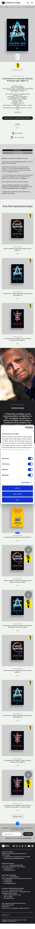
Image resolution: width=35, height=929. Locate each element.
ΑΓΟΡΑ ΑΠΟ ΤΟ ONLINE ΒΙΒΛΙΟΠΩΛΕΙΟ (17, 118)
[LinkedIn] (32, 846)
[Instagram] (17, 846)
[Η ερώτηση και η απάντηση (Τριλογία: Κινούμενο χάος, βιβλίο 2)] (17, 278)
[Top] (17, 823)
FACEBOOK (17, 125)
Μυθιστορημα (17, 70)
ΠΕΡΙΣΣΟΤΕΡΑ (17, 816)
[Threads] (25, 846)
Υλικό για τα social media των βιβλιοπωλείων (15, 908)
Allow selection (17, 494)
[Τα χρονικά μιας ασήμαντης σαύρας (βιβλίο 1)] (17, 521)
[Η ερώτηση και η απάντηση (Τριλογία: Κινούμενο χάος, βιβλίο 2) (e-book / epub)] (17, 610)
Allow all (17, 488)
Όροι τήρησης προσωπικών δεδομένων (13, 903)
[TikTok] (19, 846)
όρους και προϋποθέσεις (24, 838)
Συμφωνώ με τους (18, 838)
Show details (25, 482)
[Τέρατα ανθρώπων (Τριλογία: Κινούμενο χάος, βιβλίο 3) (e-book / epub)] (17, 565)
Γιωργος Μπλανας (22, 96)
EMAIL (17, 127)
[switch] (30, 464)
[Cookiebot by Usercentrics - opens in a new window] (25, 427)
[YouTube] (29, 846)
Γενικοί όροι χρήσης (8, 905)
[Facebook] (14, 846)
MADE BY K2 (5, 915)
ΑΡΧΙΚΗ (4, 6)
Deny (17, 500)
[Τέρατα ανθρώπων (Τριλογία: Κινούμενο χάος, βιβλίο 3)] (17, 233)
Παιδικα (15, 6)
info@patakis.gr (8, 858)
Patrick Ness (17, 76)
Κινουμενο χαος (24, 94)
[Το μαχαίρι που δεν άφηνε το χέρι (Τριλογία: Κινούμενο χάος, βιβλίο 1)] (17, 323)
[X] (22, 846)
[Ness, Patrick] (17, 395)
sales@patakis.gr (19, 858)
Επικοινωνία (5, 906)
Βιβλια (10, 6)
